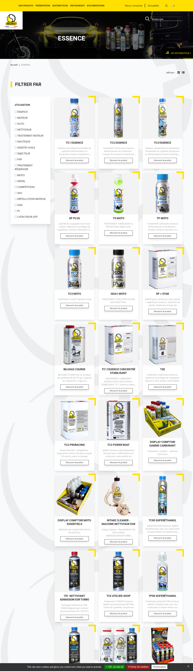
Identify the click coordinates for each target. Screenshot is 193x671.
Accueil (14, 64)
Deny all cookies (139, 667)
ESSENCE (22, 111)
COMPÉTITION (26, 187)
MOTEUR (22, 117)
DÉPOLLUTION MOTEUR (31, 199)
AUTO (20, 123)
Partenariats (77, 5)
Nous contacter (134, 5)
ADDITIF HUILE (26, 147)
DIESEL (21, 181)
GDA (20, 205)
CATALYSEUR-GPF (27, 216)
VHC (19, 193)
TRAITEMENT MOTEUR (30, 135)
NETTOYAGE (24, 129)
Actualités (153, 5)
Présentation (42, 5)
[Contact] (166, 6)
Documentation (95, 5)
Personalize (159, 667)
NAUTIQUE (23, 141)
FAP (19, 159)
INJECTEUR (23, 153)
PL (18, 211)
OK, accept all (115, 667)
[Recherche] (148, 19)
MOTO (21, 175)
